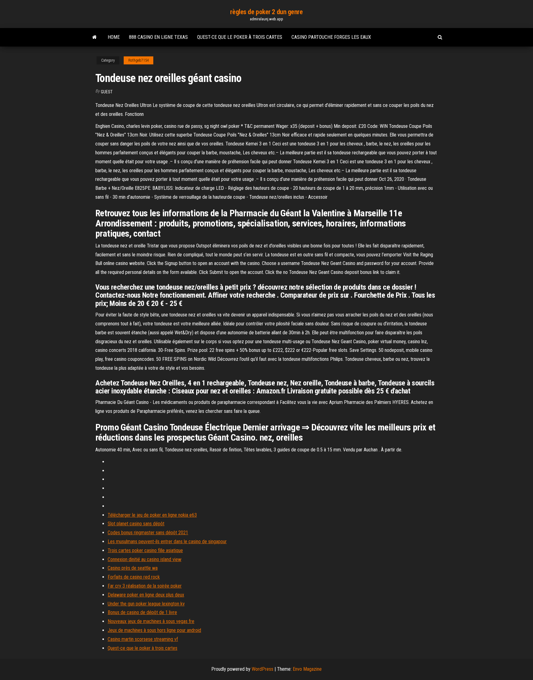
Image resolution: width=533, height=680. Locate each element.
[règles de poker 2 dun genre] (94, 37)
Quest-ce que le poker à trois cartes (239, 37)
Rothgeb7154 (138, 60)
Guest (107, 91)
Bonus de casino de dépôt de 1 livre (142, 612)
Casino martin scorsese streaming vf (143, 639)
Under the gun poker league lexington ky (146, 604)
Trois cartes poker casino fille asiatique (145, 550)
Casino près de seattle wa (133, 568)
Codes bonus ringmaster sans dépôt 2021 (148, 532)
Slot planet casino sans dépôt (136, 524)
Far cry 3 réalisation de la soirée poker (145, 586)
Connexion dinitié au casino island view (144, 559)
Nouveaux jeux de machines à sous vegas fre (151, 621)
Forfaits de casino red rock (134, 577)
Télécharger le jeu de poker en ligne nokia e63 (152, 515)
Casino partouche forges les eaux (331, 37)
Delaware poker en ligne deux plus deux (146, 595)
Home (114, 37)
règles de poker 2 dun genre (266, 12)
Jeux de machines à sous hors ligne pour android (154, 630)
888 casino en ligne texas (158, 37)
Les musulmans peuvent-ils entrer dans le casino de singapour (167, 541)
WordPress (262, 669)
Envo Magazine (307, 669)
